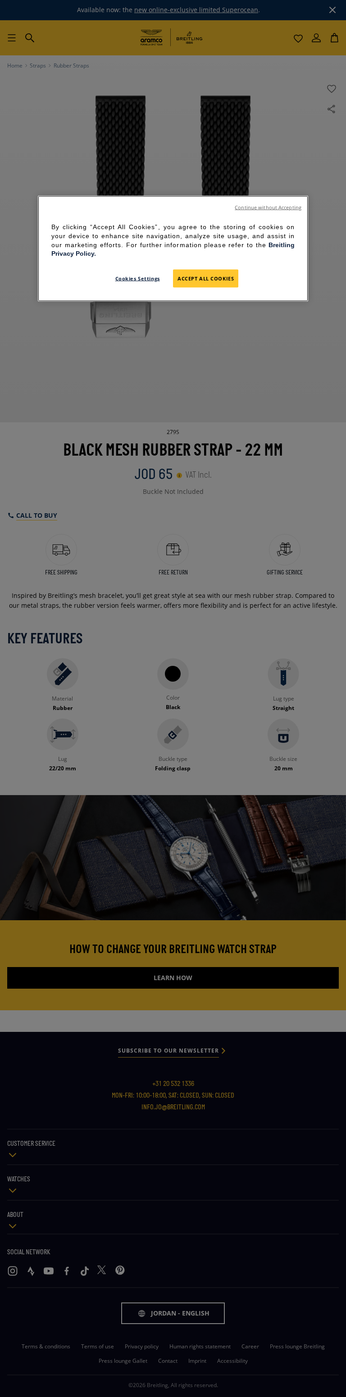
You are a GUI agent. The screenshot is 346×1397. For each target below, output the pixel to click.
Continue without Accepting (268, 207)
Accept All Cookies (206, 278)
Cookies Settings (137, 278)
